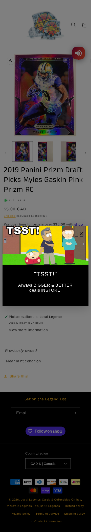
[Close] (81, 234)
